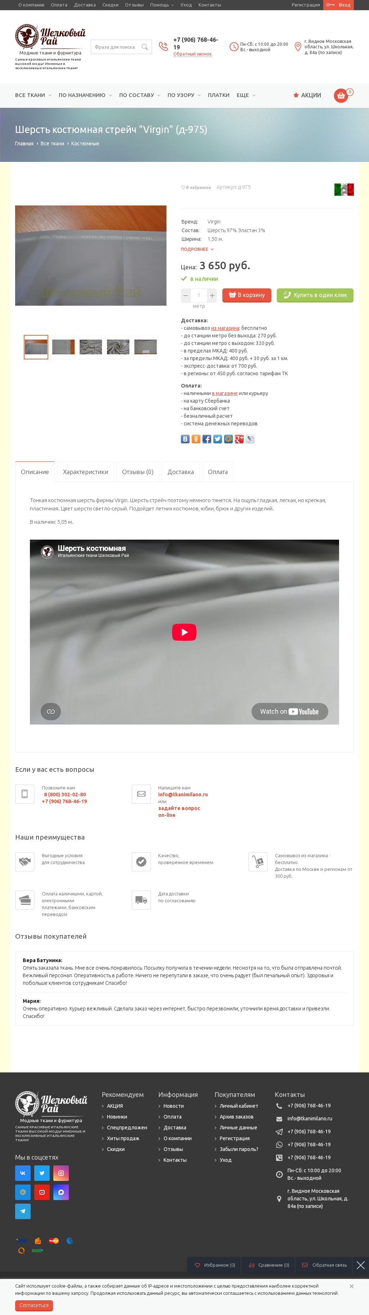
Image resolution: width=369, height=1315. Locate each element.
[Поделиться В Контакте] (185, 439)
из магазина (225, 328)
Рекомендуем (123, 1094)
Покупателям (234, 1094)
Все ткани (30, 95)
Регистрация (306, 4)
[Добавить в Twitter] (217, 439)
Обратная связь (329, 1264)
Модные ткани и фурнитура (50, 52)
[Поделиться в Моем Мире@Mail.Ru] (228, 439)
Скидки (110, 4)
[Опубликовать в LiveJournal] (250, 439)
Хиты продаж (123, 1138)
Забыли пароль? (239, 1149)
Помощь (159, 4)
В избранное (198, 187)
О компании (31, 4)
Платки (219, 95)
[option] (90, 255)
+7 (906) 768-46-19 (309, 1105)
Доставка (85, 4)
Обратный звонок (192, 54)
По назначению (82, 95)
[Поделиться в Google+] (239, 439)
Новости (174, 1106)
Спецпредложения (129, 1127)
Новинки (117, 1117)
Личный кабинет (239, 1106)
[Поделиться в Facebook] (207, 439)
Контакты (210, 4)
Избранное (219, 1264)
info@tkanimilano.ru (310, 1118)
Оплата (59, 4)
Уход (186, 4)
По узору (181, 95)
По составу (136, 95)
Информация (178, 1094)
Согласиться (34, 1305)
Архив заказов (237, 1117)
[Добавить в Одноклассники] (196, 439)
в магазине (225, 393)
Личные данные (238, 1127)
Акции (311, 95)
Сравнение (273, 1264)
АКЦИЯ (115, 1106)
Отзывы (134, 4)
